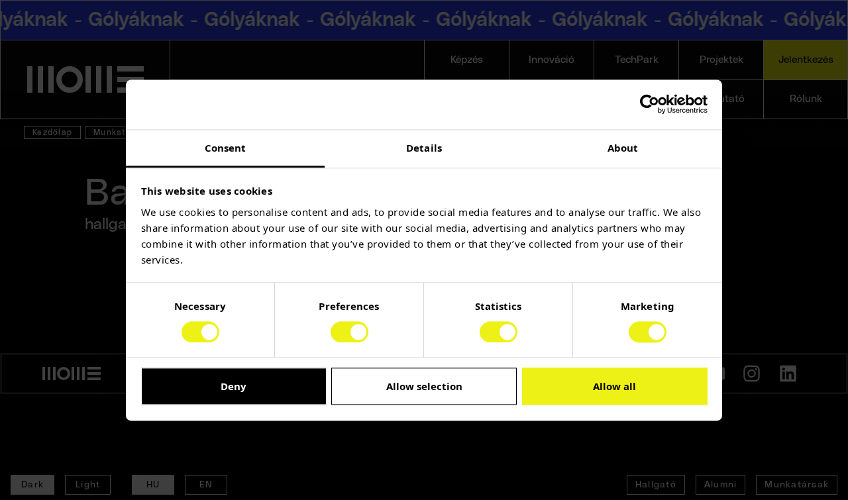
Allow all (614, 386)
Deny (233, 386)
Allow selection (424, 386)
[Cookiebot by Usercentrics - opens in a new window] (650, 104)
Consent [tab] (225, 147)
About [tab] (623, 147)
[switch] (349, 331)
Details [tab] (424, 147)
